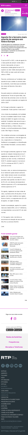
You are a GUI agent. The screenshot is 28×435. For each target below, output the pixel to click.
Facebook (3, 366)
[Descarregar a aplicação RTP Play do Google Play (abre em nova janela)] (18, 330)
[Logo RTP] (9, 357)
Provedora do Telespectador (10, 399)
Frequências (14, 342)
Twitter (7, 366)
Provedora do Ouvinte (8, 401)
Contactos (4, 395)
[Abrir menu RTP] (14, 1)
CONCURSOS (4, 391)
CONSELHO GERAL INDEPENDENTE (10, 410)
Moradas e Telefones (14, 347)
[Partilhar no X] (4, 55)
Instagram (12, 366)
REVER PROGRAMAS (6, 388)
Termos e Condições (6, 428)
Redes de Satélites (14, 337)
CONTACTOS (4, 397)
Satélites (4, 406)
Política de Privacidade (7, 426)
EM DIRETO (4, 386)
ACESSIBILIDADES (6, 404)
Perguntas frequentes (8, 393)
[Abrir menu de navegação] (26, 5)
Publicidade (15, 428)
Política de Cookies (18, 426)
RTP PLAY (3, 384)
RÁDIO (3, 377)
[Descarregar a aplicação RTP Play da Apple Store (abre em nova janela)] (9, 330)
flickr (20, 366)
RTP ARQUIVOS (5, 380)
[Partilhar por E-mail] (7, 55)
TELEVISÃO (4, 375)
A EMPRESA (4, 408)
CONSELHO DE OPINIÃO (7, 412)
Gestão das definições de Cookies (11, 421)
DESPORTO (4, 373)
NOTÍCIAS (3, 371)
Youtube (16, 366)
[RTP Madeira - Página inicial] (9, 5)
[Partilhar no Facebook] (1, 55)
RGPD (2, 419)
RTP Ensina (4, 382)
